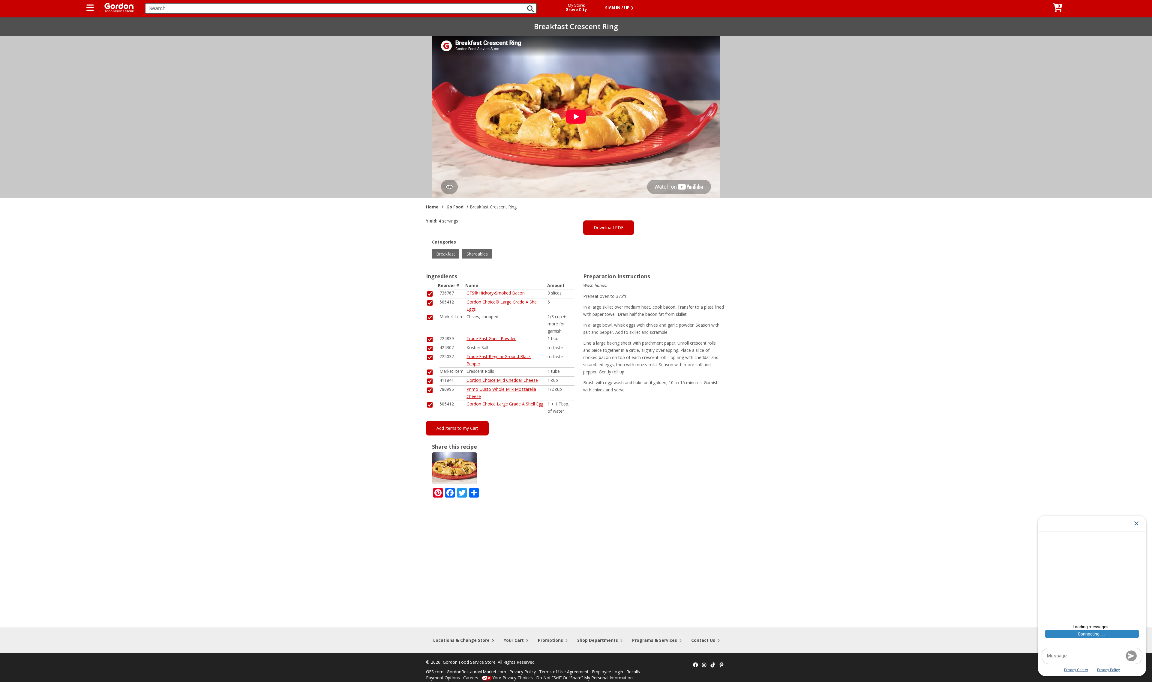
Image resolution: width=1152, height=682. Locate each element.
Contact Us (703, 640)
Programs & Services (654, 640)
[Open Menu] (90, 8)
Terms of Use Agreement (564, 672)
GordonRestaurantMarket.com (476, 672)
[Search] (530, 8)
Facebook (695, 665)
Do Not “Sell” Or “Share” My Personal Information (584, 678)
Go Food (455, 207)
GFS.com (434, 672)
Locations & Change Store (461, 640)
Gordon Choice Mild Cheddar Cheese (502, 380)
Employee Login (607, 672)
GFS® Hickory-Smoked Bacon (495, 293)
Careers (470, 678)
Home (432, 207)
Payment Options (443, 678)
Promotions (550, 640)
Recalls (633, 672)
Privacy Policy (522, 672)
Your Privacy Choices (512, 678)
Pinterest (721, 665)
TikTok (713, 665)
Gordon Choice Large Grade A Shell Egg (504, 404)
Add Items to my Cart (457, 428)
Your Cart (514, 640)
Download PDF (608, 227)
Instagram (704, 665)
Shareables (477, 254)
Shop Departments (597, 640)
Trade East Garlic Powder (491, 338)
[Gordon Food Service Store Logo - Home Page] (116, 7)
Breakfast (445, 254)
